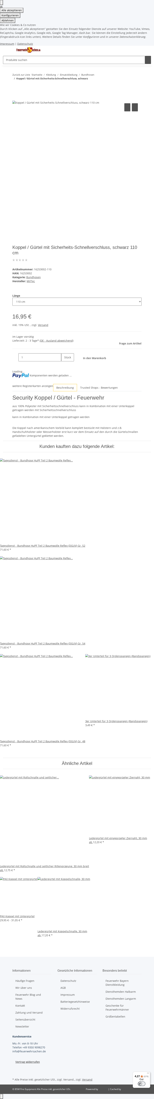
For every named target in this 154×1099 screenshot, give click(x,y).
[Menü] (148, 1074)
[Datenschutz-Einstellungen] (1, 2)
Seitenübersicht (25, 1019)
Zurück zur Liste (21, 74)
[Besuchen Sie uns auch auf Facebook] (15, 1068)
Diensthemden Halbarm (121, 991)
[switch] (141, 1084)
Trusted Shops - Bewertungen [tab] (99, 387)
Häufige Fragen (24, 981)
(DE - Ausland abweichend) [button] (56, 340)
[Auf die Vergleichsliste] (127, 107)
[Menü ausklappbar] (7, 50)
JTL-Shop (103, 1089)
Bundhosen (33, 277)
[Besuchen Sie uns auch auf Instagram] (15, 1072)
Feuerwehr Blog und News (28, 996)
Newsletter (22, 1026)
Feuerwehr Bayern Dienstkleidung (117, 983)
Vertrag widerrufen (27, 1062)
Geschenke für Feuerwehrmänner (117, 1007)
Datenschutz (25, 44)
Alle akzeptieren (12, 10)
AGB (63, 988)
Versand (43, 325)
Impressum (7, 44)
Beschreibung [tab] (65, 387)
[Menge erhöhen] (64, 365)
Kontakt (20, 1005)
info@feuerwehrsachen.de (29, 1051)
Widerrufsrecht (70, 1008)
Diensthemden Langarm (121, 998)
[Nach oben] (1, 1096)
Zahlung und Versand (29, 1012)
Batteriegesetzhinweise (75, 1001)
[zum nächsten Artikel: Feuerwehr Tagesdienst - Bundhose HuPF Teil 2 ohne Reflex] (15, 86)
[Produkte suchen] (148, 60)
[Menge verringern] (15, 357)
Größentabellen (115, 1016)
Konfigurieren (10, 15)
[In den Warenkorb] (15, 98)
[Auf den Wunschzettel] (135, 107)
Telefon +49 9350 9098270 (28, 1047)
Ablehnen (8, 20)
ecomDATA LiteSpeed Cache (136, 1089)
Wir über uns (23, 988)
